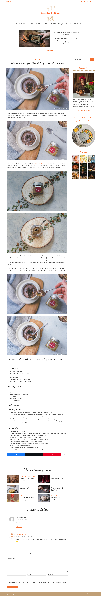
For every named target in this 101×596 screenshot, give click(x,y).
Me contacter (87, 110)
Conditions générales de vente (88, 594)
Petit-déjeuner (27, 476)
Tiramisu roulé (24, 488)
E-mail (29, 574)
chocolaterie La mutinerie (41, 163)
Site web (50, 574)
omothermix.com (21, 534)
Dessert (37, 60)
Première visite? (21, 23)
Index (31, 23)
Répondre (19, 526)
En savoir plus (50, 50)
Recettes (38, 23)
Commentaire (11, 558)
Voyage (60, 23)
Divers (67, 23)
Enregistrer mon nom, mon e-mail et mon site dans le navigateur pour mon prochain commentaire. (37, 582)
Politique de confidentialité (74, 594)
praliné (17, 461)
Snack (33, 476)
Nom (9, 574)
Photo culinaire (50, 23)
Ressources (77, 23)
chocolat (11, 461)
